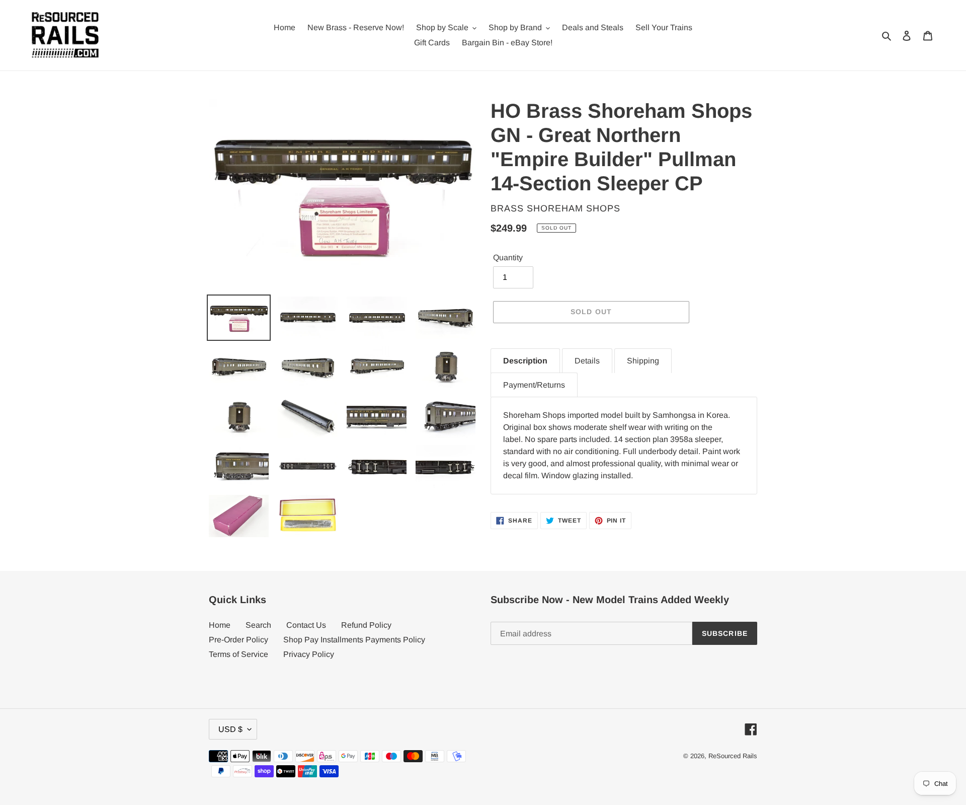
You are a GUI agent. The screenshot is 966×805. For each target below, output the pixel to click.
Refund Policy (366, 625)
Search (258, 625)
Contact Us (306, 625)
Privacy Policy (308, 654)
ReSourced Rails (732, 756)
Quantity (508, 257)
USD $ (230, 729)
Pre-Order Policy (238, 639)
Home (219, 625)
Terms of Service (238, 654)
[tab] (525, 360)
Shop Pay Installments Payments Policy (354, 639)
